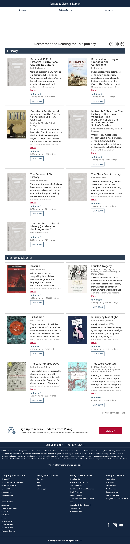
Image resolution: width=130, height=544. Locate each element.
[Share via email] (117, 44)
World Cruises (75, 508)
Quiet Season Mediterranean (82, 498)
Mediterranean (76, 495)
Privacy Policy (7, 524)
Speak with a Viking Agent (12, 482)
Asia (38, 482)
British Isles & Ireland (79, 482)
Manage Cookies (8, 531)
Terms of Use (7, 521)
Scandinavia (75, 479)
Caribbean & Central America (82, 489)
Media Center (7, 502)
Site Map (5, 515)
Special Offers (7, 489)
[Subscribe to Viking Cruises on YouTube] (121, 525)
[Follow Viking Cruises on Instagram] (115, 525)
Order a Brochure (9, 485)
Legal (4, 518)
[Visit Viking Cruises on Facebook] (108, 525)
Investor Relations (9, 508)
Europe (40, 479)
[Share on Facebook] (111, 44)
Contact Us (6, 479)
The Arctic (110, 482)
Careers (5, 511)
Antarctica (110, 479)
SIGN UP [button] (110, 430)
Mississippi (41, 489)
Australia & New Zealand (80, 505)
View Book (37, 101)
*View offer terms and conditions (65, 465)
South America (76, 492)
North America (76, 485)
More (33, 90)
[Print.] (122, 44)
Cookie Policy (7, 528)
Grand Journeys (76, 511)
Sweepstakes (7, 492)
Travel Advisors (8, 495)
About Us (5, 505)
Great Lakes (111, 485)
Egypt (39, 485)
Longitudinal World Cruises (117, 498)
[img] (46, 95)
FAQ (3, 498)
